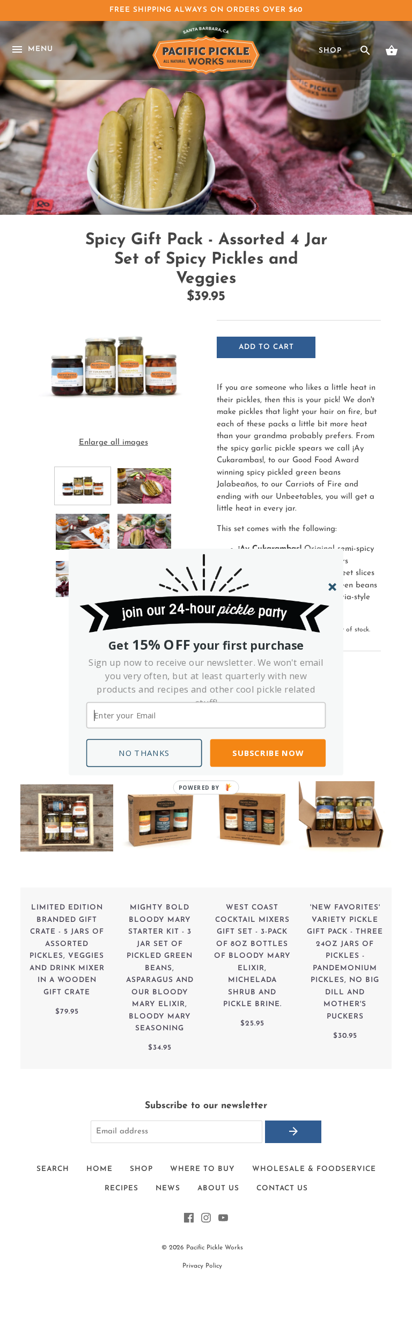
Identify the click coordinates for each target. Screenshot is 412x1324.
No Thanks (144, 752)
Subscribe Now (267, 752)
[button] (206, 683)
